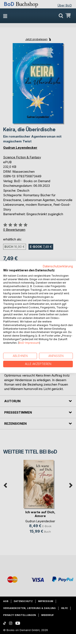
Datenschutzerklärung (58, 266)
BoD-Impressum (29, 342)
